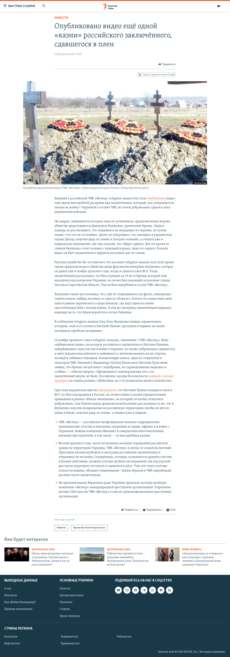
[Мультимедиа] (218, 6)
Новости (61, 18)
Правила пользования (18, 609)
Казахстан (10, 636)
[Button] (167, 64)
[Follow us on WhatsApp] (152, 590)
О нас (7, 588)
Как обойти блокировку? (20, 602)
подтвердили (107, 390)
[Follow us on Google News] (161, 590)
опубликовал (157, 198)
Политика (66, 602)
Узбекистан (124, 636)
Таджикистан (69, 636)
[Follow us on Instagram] (126, 590)
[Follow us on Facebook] (135, 590)
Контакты (10, 595)
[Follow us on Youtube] (118, 590)
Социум (65, 609)
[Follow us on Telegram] (144, 590)
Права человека (191, 549)
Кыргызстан (12, 643)
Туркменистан (70, 643)
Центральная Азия (43, 549)
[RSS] (169, 590)
